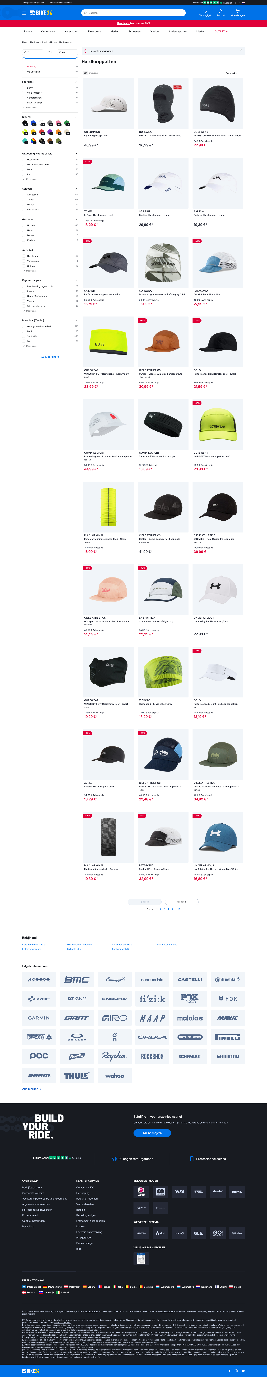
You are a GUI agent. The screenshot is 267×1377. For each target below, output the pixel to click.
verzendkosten (91, 1311)
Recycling (28, 1226)
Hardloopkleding (49, 42)
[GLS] (198, 1233)
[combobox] (218, 73)
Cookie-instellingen (33, 1220)
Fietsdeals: (123, 23)
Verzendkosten (85, 1204)
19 (179, 909)
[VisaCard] (179, 1192)
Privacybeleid (30, 1215)
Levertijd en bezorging (89, 1232)
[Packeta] (237, 1233)
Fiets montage (84, 1243)
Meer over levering (226, 1335)
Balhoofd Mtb (74, 949)
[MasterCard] (160, 1192)
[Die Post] (179, 1233)
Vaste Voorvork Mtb (167, 944)
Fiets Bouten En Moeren (34, 944)
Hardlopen (34, 42)
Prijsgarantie (83, 1237)
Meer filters (52, 356)
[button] (50, 82)
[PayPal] (218, 1192)
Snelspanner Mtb (120, 949)
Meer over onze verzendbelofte (143, 1342)
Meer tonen (31, 107)
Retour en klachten (87, 1198)
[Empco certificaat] (141, 1258)
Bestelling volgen (86, 1215)
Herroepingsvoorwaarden (37, 1209)
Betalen (80, 1209)
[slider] (24, 58)
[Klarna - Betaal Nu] (237, 1192)
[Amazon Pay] (141, 1208)
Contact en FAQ (85, 1187)
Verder (180, 902)
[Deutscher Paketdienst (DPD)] (160, 1233)
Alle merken (30, 1088)
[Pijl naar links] (86, 104)
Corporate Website (33, 1193)
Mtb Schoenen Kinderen (79, 944)
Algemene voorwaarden (36, 1204)
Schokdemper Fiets (122, 944)
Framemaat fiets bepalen (90, 1220)
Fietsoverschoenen (31, 949)
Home (25, 42)
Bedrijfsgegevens (32, 1187)
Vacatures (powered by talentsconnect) (45, 1198)
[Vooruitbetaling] (160, 1208)
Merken (80, 1226)
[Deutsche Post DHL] (141, 1233)
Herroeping (82, 1193)
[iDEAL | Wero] (141, 1192)
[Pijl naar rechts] (131, 104)
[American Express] (198, 1192)
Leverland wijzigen (62, 1322)
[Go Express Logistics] (218, 1233)
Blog (79, 1248)
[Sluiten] (241, 50)
